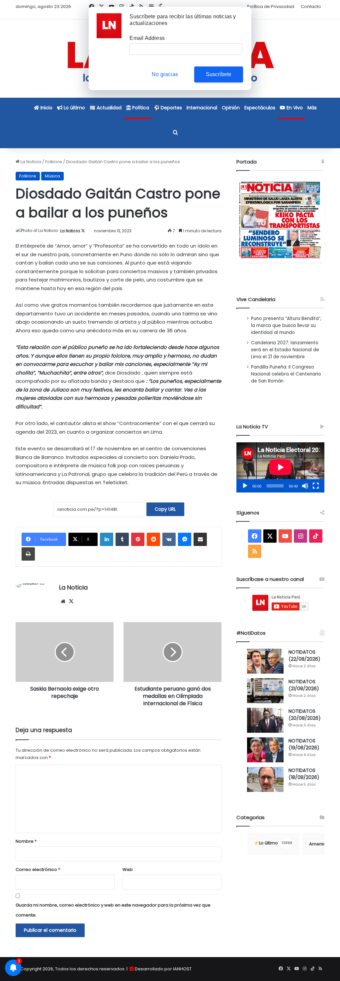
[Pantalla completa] (315, 486)
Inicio (45, 107)
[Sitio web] (63, 601)
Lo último (73, 107)
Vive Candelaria (255, 299)
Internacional (202, 107)
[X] (71, 601)
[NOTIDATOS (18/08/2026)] (265, 779)
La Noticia (30, 162)
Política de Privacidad (270, 6)
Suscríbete (219, 74)
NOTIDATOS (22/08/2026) (304, 655)
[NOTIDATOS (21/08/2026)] (265, 690)
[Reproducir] (245, 486)
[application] (280, 467)
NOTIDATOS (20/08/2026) (305, 714)
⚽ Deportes (168, 107)
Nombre (26, 841)
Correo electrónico (38, 869)
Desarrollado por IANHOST (163, 969)
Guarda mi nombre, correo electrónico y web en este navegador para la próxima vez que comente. (113, 910)
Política (140, 107)
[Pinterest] (137, 539)
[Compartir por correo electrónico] (200, 539)
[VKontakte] (169, 539)
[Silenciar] (305, 486)
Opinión (231, 107)
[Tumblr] (122, 539)
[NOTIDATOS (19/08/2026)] (265, 749)
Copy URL (165, 509)
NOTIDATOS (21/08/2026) (304, 685)
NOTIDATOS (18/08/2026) (304, 774)
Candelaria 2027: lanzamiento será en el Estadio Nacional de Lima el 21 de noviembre (285, 350)
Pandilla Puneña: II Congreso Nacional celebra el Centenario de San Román (286, 374)
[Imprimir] (28, 554)
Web (128, 869)
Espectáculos (259, 107)
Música (52, 176)
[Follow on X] (83, 231)
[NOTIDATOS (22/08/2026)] (265, 661)
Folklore (53, 162)
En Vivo (294, 107)
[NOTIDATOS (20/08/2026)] (265, 720)
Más (312, 107)
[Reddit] (153, 539)
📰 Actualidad (106, 107)
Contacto (311, 6)
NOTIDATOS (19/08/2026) (304, 744)
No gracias (165, 74)
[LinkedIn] (106, 539)
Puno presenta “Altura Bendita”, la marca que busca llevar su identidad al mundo (286, 325)
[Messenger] (184, 539)
